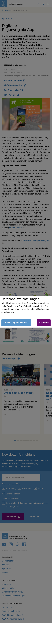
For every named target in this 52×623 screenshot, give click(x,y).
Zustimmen (44, 322)
